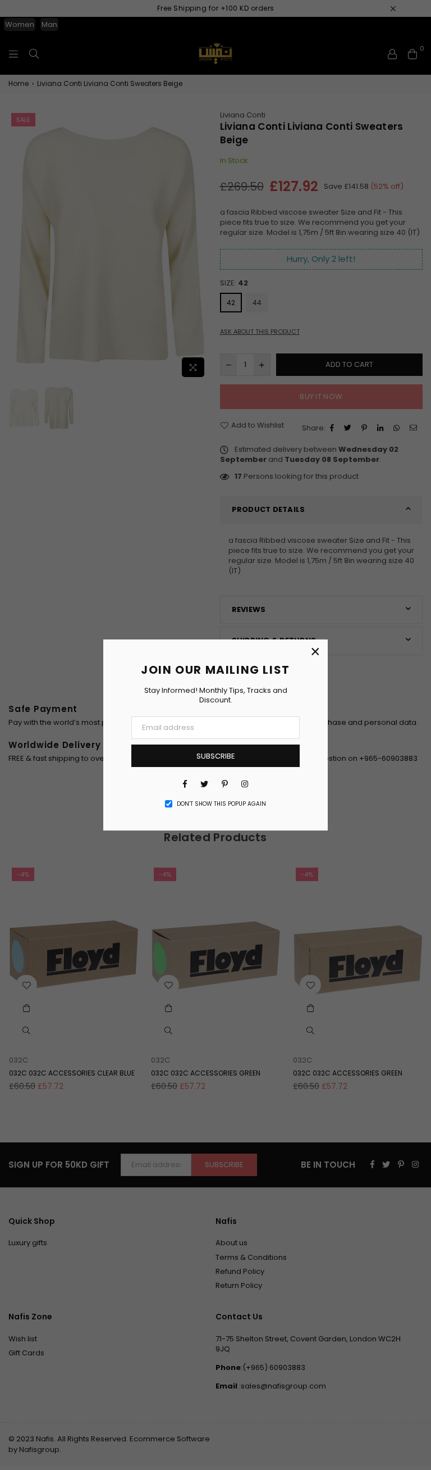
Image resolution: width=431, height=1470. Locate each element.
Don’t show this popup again (221, 804)
